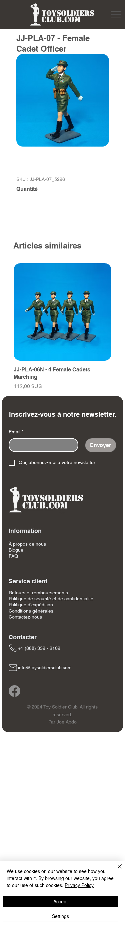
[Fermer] (116, 870)
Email (16, 431)
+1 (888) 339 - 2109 (39, 648)
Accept (60, 901)
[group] (62, 327)
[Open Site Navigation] (116, 15)
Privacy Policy (79, 885)
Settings (60, 916)
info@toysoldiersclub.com (45, 667)
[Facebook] (14, 691)
